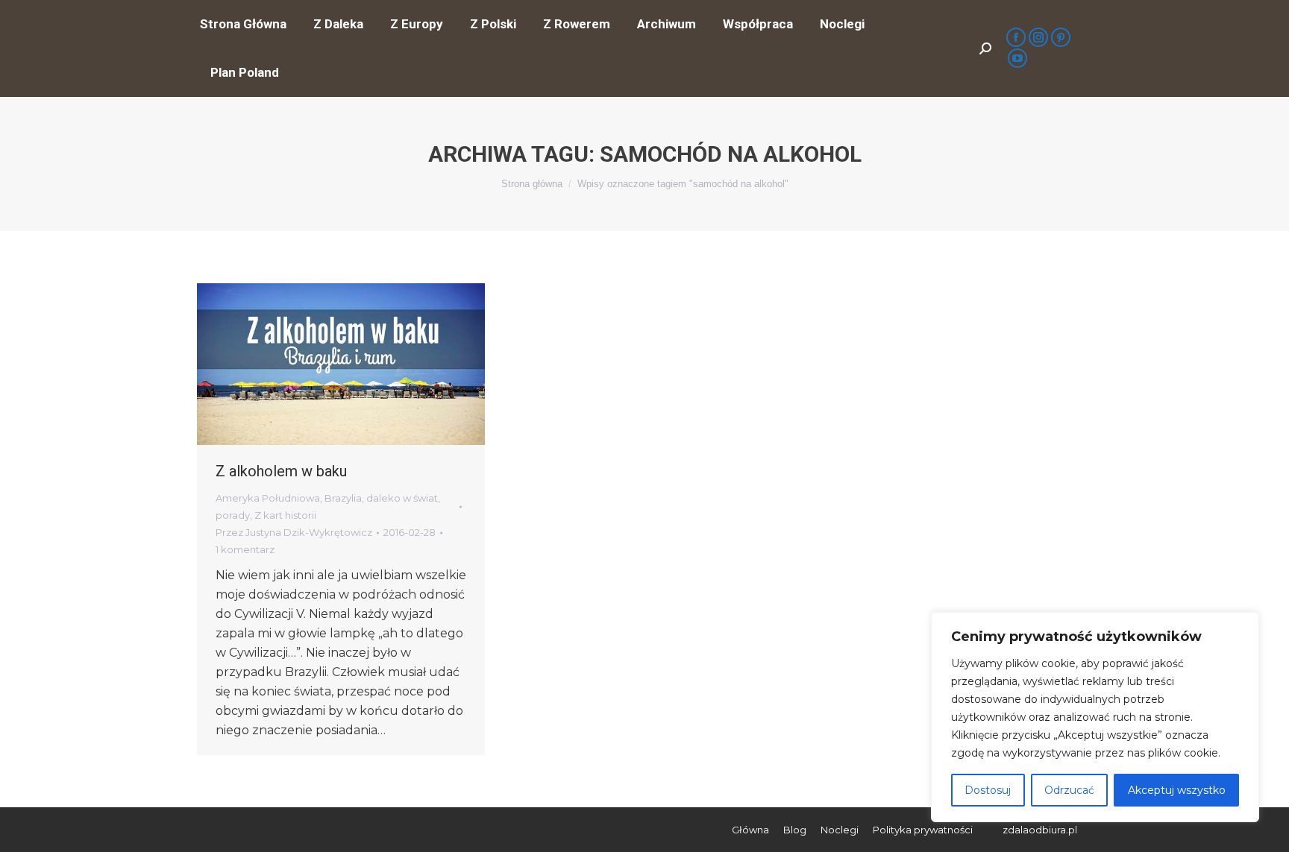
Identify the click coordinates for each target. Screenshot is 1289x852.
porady (233, 515)
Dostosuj (988, 790)
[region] (1095, 717)
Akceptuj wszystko (1177, 790)
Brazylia (343, 498)
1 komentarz (245, 549)
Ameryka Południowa (268, 498)
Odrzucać (1069, 790)
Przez (294, 532)
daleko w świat (402, 498)
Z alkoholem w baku (281, 471)
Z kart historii (285, 515)
